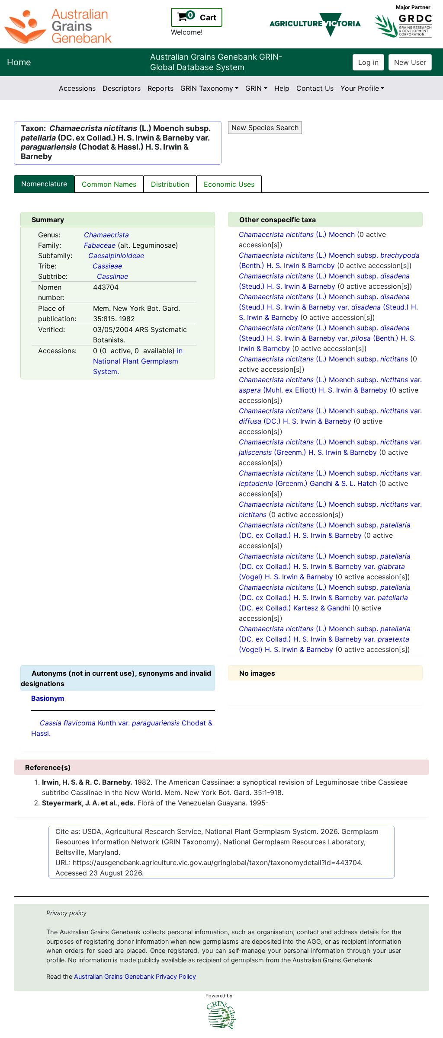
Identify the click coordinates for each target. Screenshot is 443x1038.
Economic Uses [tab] (229, 184)
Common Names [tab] (109, 184)
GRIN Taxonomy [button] (206, 88)
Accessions (77, 88)
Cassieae (107, 266)
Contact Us (315, 88)
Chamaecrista (106, 234)
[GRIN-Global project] (221, 1015)
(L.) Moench (298, 234)
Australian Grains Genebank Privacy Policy (135, 977)
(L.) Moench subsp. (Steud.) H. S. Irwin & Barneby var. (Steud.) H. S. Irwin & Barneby (328, 307)
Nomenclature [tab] (44, 183)
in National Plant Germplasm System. (138, 361)
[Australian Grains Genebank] (59, 25)
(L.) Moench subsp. (323, 359)
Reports (160, 88)
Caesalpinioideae (116, 255)
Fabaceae (100, 245)
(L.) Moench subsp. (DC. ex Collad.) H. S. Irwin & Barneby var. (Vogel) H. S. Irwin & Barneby (325, 566)
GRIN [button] (253, 88)
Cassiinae (112, 276)
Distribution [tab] (170, 184)
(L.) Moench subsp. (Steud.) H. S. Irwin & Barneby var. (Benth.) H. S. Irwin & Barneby (327, 338)
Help (281, 88)
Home (19, 62)
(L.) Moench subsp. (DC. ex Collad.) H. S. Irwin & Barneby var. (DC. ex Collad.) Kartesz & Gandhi (325, 597)
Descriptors (122, 88)
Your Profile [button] (359, 88)
